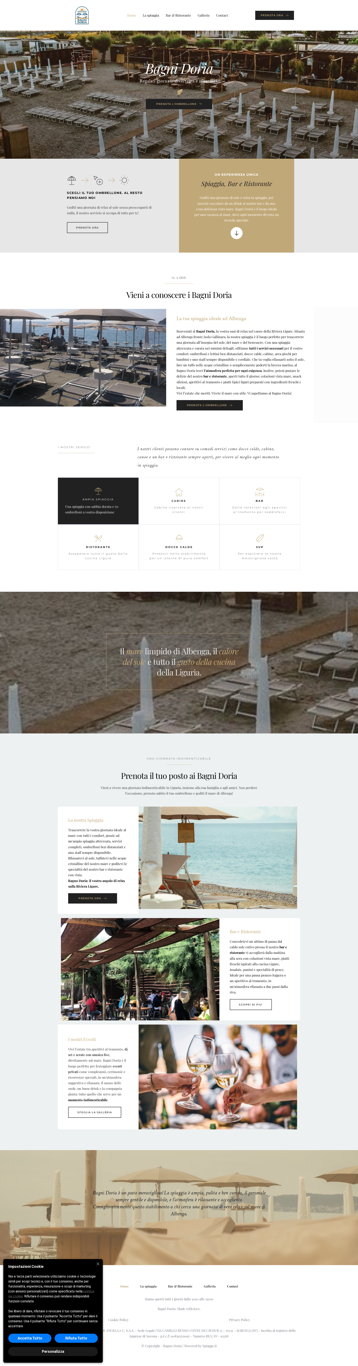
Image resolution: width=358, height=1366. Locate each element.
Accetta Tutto (30, 1338)
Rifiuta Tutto (76, 1338)
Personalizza (53, 1351)
